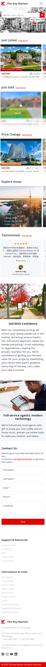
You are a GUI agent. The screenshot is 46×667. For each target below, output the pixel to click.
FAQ (3, 553)
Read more (21, 260)
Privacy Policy (7, 557)
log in (23, 113)
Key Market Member (23, 459)
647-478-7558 (10, 639)
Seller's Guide (7, 589)
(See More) (23, 40)
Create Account (8, 545)
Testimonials (7, 581)
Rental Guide (7, 592)
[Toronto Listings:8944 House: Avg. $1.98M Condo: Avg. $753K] (21, 206)
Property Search (8, 596)
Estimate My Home (10, 604)
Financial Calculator (10, 612)
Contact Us (6, 549)
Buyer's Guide (7, 585)
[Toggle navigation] (41, 3)
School (4, 600)
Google (27, 274)
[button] (3, 57)
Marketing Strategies (11, 608)
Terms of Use (7, 560)
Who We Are (7, 577)
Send (23, 521)
